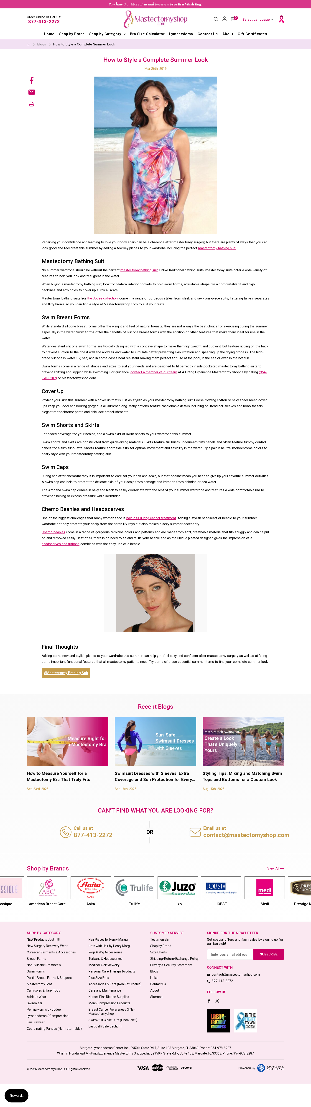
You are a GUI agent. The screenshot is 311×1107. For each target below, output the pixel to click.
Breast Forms (36, 958)
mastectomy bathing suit (139, 270)
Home (49, 34)
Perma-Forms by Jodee (44, 1009)
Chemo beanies (53, 532)
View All (273, 868)
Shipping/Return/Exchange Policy (174, 958)
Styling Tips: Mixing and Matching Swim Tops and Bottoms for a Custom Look (242, 776)
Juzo (134, 904)
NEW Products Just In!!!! (43, 939)
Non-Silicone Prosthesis (44, 965)
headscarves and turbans (60, 544)
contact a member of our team (153, 372)
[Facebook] (31, 80)
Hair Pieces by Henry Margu (108, 939)
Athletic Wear (36, 997)
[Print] (31, 104)
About (227, 34)
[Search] (216, 19)
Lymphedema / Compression (48, 1016)
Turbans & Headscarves (105, 958)
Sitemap (156, 997)
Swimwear (34, 1003)
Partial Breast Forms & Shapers (49, 978)
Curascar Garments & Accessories (51, 952)
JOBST (178, 904)
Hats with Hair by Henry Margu (110, 946)
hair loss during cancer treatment (151, 518)
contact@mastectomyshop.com (246, 835)
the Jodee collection (102, 298)
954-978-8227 (221, 1048)
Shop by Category (105, 34)
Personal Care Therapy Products (112, 971)
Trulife (90, 904)
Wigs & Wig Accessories (105, 952)
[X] (217, 1001)
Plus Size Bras (99, 978)
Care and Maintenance (105, 990)
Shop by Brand (72, 34)
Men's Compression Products (109, 1003)
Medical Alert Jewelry (104, 965)
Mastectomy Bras (39, 984)
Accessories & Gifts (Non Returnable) (115, 984)
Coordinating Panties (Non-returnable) (54, 1028)
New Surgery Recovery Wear (47, 946)
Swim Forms (36, 971)
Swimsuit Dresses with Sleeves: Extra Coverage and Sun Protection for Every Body (153, 777)
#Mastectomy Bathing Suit (66, 673)
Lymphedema (181, 34)
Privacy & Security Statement (171, 965)
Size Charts (158, 952)
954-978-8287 (243, 1053)
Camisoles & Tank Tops (43, 990)
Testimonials (159, 939)
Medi (221, 904)
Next (283, 894)
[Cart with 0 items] (233, 19)
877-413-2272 (44, 21)
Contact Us (208, 34)
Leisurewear (36, 1022)
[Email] (31, 92)
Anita (47, 904)
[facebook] (209, 1001)
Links (154, 978)
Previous (28, 894)
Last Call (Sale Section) (105, 1026)
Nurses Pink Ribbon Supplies (109, 997)
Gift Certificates (252, 34)
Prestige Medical (265, 904)
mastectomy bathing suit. (217, 248)
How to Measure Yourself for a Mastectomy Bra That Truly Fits (58, 776)
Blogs (154, 971)
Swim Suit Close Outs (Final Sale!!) (113, 1020)
